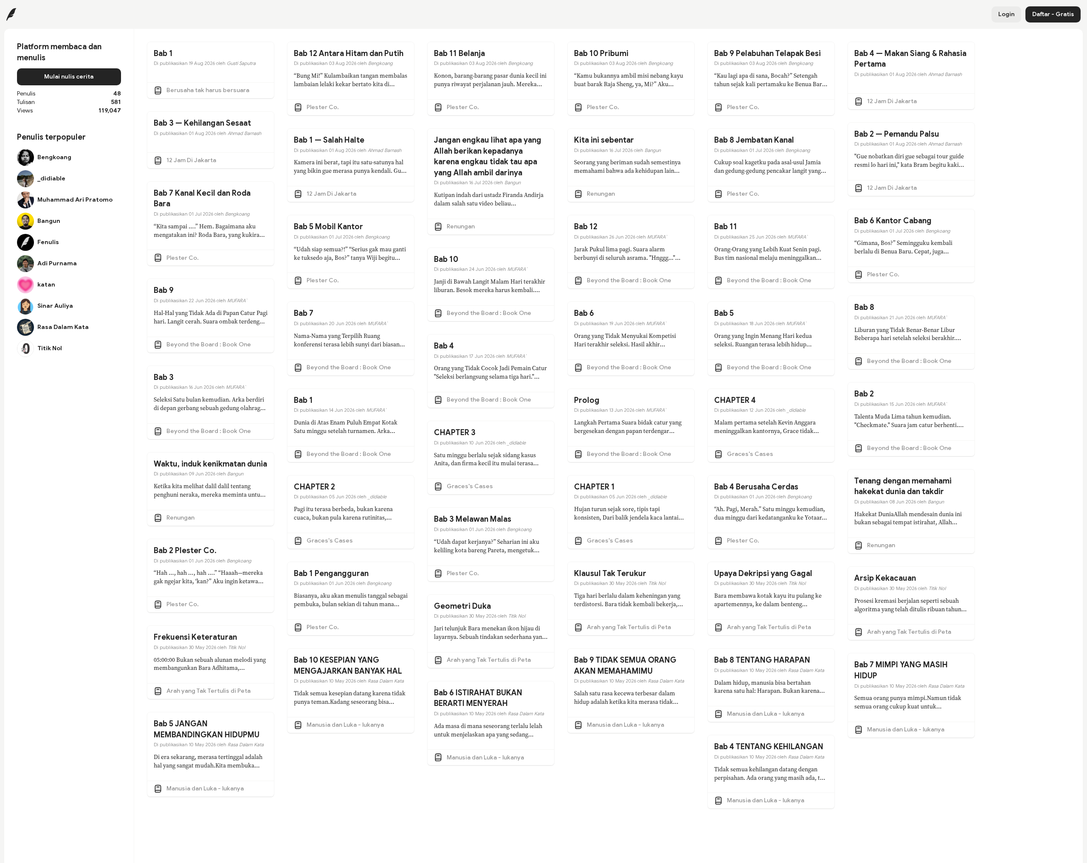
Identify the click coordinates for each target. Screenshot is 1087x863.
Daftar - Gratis (1053, 14)
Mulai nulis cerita (68, 76)
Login (1006, 14)
